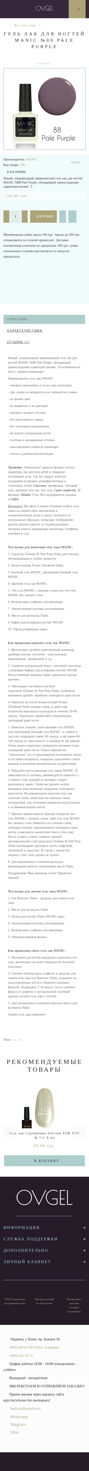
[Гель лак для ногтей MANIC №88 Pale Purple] (44, 109)
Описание (17, 319)
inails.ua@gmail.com (25, 1408)
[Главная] (5, 25)
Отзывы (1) (18, 342)
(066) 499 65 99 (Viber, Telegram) (34, 1347)
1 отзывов (42, 63)
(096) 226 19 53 (21, 1355)
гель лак (16, 1040)
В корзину (45, 216)
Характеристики (24, 330)
